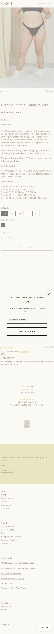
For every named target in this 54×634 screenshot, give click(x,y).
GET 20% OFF (27, 331)
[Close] (48, 294)
